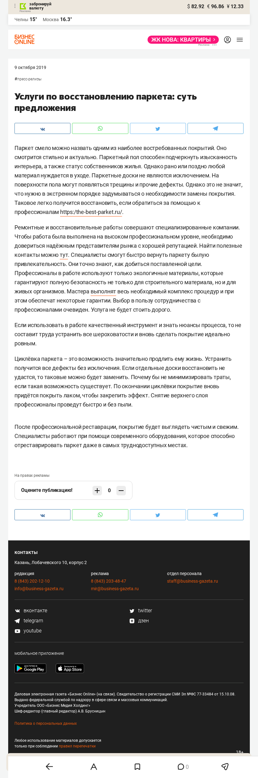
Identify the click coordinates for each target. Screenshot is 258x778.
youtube (32, 631)
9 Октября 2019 (30, 67)
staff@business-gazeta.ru (192, 581)
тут (64, 254)
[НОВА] (181, 40)
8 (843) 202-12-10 (32, 581)
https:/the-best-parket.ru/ (91, 212)
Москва (51, 19)
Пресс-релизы (29, 79)
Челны (21, 19)
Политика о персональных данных (45, 723)
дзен (143, 621)
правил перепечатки (77, 746)
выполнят (103, 291)
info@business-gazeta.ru (39, 588)
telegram (32, 621)
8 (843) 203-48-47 (108, 581)
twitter (144, 611)
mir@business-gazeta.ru (115, 588)
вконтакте (34, 611)
